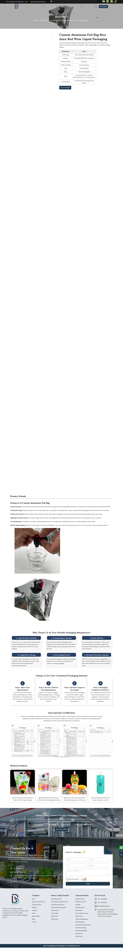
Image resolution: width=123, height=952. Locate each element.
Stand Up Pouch (79, 899)
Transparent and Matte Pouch (59, 902)
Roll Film (78, 905)
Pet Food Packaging (80, 928)
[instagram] (111, 1)
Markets (62, 6)
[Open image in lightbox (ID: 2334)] (48, 741)
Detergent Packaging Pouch (83, 925)
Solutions (71, 6)
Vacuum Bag (54, 913)
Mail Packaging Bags (81, 931)
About (78, 6)
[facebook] (107, 1)
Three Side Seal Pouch (81, 913)
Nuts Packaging (79, 922)
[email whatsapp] (121, 847)
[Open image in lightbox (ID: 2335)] (74, 741)
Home (25, 6)
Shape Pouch (54, 919)
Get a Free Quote (65, 87)
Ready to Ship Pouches (35, 6)
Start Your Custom (61, 829)
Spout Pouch (54, 916)
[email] (121, 851)
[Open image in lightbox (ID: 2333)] (22, 741)
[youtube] (103, 1)
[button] (75, 18)
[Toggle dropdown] (43, 6)
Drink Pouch (79, 936)
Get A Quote (103, 6)
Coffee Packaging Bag (81, 919)
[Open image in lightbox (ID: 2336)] (100, 741)
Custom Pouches (51, 6)
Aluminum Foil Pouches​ (58, 905)
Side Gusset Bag (79, 907)
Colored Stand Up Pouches (58, 907)
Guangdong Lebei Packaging (56, 946)
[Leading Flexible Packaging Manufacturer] (15, 899)
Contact (91, 6)
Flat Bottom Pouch (80, 902)
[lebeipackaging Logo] (17, 6)
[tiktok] (115, 1)
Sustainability (36, 916)
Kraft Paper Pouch (56, 899)
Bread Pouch (79, 933)
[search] (96, 6)
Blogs (85, 6)
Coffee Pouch (55, 910)
